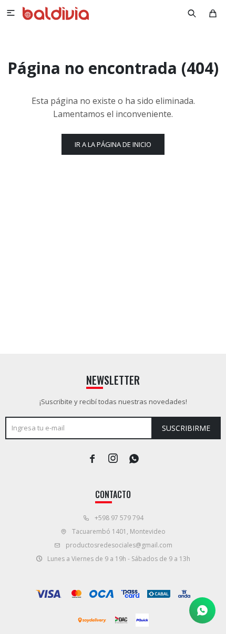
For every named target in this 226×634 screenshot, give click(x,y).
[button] (191, 13)
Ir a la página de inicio (113, 144)
